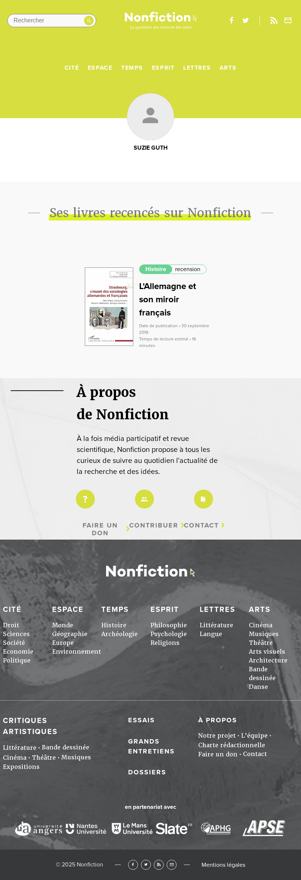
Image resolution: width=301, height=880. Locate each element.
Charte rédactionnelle (231, 745)
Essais (141, 720)
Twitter (146, 865)
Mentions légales (223, 865)
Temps (132, 68)
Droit (11, 625)
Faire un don (100, 529)
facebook (231, 21)
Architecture (268, 660)
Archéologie (119, 634)
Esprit (163, 68)
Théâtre (261, 643)
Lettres (197, 68)
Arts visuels (267, 652)
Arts (228, 68)
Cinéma (260, 625)
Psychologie (168, 634)
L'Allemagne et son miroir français (167, 299)
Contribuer (153, 525)
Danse (258, 687)
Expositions (21, 767)
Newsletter (288, 21)
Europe (63, 643)
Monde (62, 625)
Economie (18, 652)
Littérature (216, 625)
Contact (201, 525)
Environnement (76, 652)
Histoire (155, 269)
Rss (274, 21)
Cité (72, 68)
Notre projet (217, 736)
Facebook (133, 865)
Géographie (69, 634)
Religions (164, 643)
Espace (100, 68)
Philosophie (168, 625)
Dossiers (147, 772)
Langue (211, 634)
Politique (16, 660)
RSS (159, 865)
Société (14, 643)
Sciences (16, 634)
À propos (217, 720)
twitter (246, 21)
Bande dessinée (65, 747)
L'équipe (254, 736)
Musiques (264, 634)
